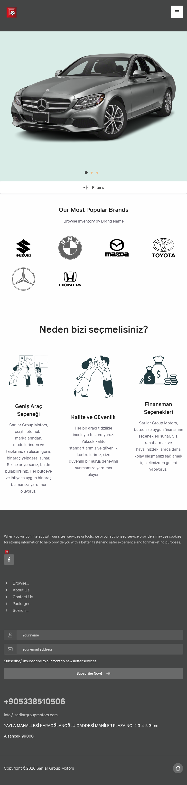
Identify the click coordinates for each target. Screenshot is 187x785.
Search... (20, 610)
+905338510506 (34, 701)
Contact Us (23, 596)
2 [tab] (92, 173)
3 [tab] (97, 173)
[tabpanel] (93, 98)
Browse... (21, 583)
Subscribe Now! (89, 673)
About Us (21, 590)
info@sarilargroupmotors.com (31, 715)
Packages (21, 603)
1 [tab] (86, 172)
